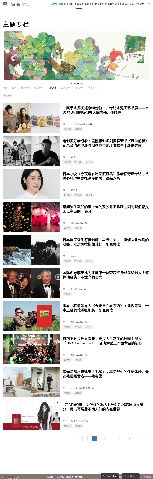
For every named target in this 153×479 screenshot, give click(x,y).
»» (147, 438)
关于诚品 (139, 4)
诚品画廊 (69, 477)
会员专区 (129, 4)
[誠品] (16, 4)
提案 (14, 87)
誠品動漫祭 (57, 4)
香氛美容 (78, 129)
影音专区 (69, 4)
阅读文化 (79, 87)
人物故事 (52, 87)
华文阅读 (67, 195)
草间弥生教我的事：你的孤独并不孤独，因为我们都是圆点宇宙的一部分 (106, 209)
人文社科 (88, 162)
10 (130, 438)
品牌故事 (65, 87)
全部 (5, 87)
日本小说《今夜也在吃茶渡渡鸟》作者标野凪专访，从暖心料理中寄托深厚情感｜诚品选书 (106, 176)
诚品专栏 (38, 87)
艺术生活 (92, 87)
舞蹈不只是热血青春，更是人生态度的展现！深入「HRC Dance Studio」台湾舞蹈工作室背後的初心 (102, 341)
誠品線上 (51, 477)
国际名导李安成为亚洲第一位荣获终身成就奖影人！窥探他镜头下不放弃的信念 (106, 275)
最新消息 (89, 4)
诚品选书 (78, 195)
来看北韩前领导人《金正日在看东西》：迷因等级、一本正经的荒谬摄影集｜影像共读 (106, 308)
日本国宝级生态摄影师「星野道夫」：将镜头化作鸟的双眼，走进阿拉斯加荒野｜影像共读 (106, 242)
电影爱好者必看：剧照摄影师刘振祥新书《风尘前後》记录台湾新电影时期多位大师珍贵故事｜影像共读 (106, 143)
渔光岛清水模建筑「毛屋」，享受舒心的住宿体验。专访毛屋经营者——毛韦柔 (106, 374)
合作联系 (119, 477)
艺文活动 (99, 4)
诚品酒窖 (78, 477)
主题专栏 (79, 4)
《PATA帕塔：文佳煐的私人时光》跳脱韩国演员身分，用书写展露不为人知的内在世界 (103, 407)
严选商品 (109, 4)
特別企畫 (25, 87)
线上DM (119, 4)
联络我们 (147, 477)
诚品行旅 (60, 477)
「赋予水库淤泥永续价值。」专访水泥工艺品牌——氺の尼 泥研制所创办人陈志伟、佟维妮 (106, 110)
